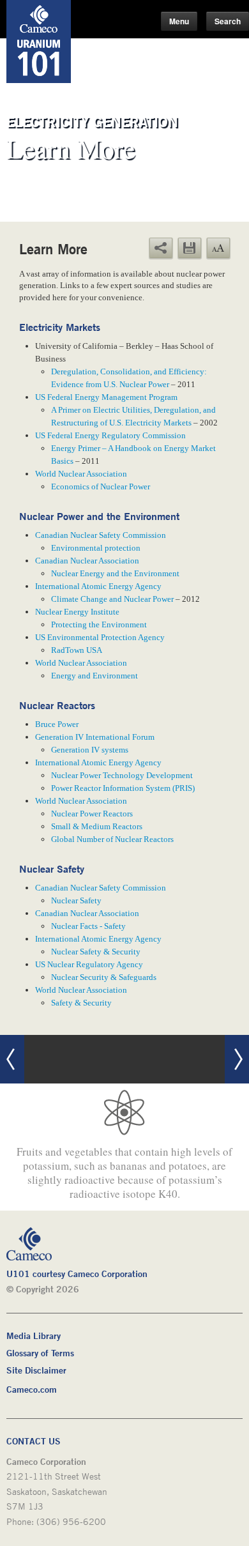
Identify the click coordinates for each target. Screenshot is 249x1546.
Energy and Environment (94, 675)
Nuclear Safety (76, 900)
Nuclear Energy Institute (77, 611)
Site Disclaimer (36, 1370)
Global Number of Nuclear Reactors (112, 839)
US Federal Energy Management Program (106, 397)
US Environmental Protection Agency (100, 637)
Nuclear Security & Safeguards (103, 977)
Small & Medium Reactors (96, 826)
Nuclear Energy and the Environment (115, 573)
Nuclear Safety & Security (95, 951)
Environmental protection (95, 548)
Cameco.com (31, 1389)
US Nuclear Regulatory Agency (89, 964)
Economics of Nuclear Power (100, 486)
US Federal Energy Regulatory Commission (110, 435)
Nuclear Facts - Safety (88, 926)
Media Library (33, 1335)
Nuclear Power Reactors (92, 813)
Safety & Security (81, 1002)
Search (228, 21)
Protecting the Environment (99, 624)
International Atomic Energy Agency (98, 586)
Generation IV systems (89, 749)
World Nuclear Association (81, 473)
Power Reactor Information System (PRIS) (123, 788)
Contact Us (33, 1440)
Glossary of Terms (40, 1352)
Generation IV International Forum (95, 737)
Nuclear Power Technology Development (122, 775)
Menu (179, 21)
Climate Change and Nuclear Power (112, 599)
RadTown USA (76, 650)
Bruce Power (57, 724)
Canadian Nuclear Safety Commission (100, 535)
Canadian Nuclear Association (87, 560)
